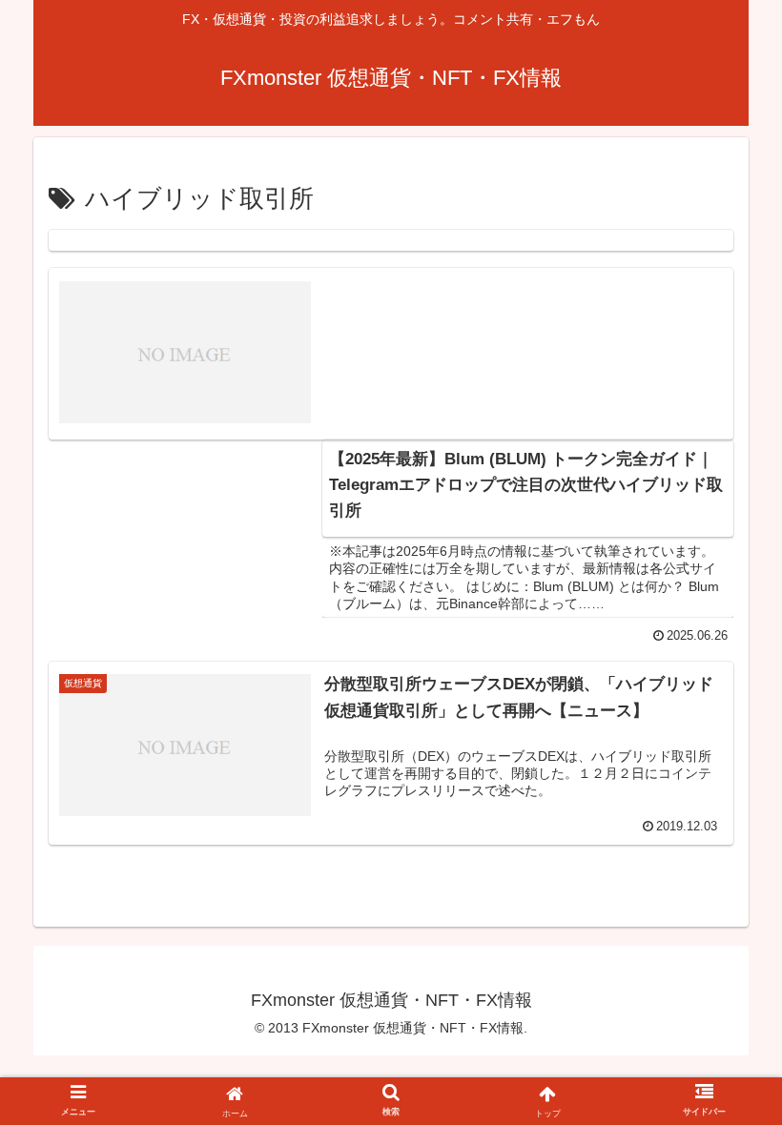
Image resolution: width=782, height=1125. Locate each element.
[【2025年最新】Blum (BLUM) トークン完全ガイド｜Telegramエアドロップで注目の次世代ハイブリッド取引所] (391, 240)
